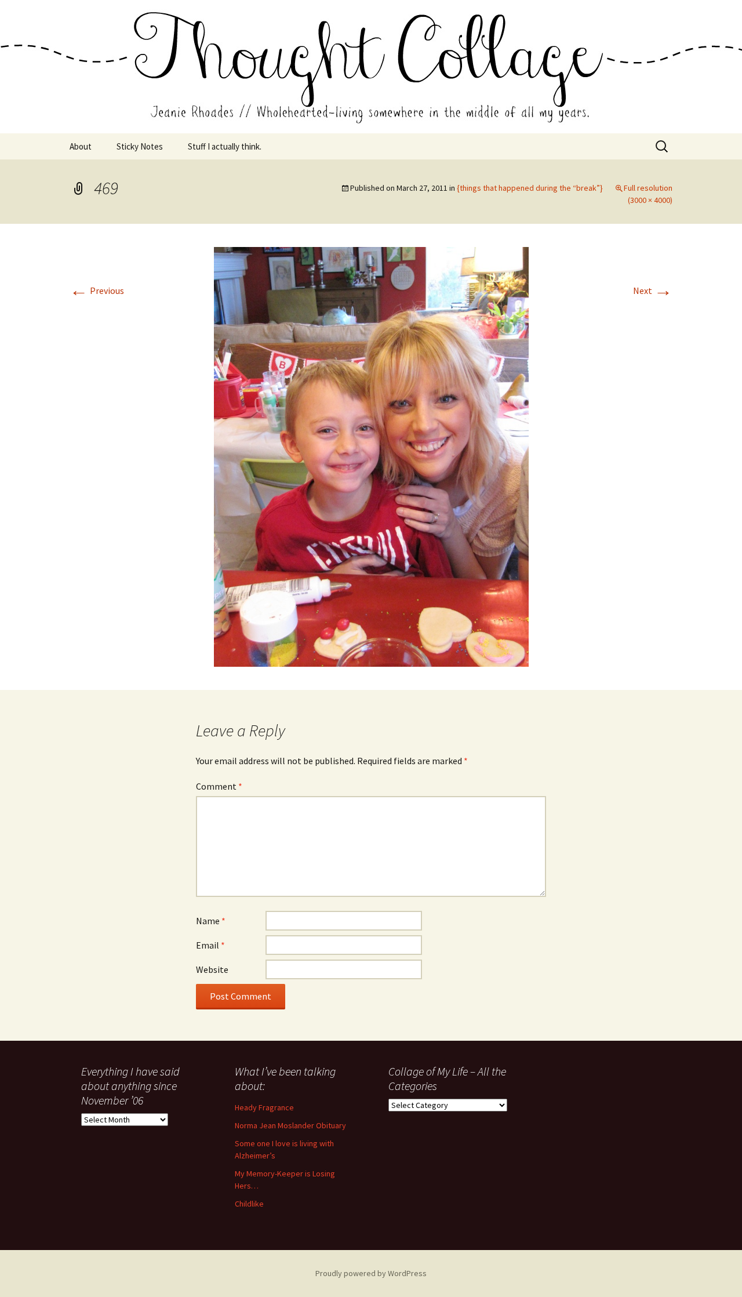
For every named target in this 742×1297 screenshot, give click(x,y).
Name (210, 921)
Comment (219, 786)
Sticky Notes (140, 146)
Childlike (249, 1203)
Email (210, 945)
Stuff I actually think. (224, 146)
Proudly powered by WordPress (371, 1273)
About (81, 146)
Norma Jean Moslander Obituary (290, 1125)
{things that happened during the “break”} (530, 188)
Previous (97, 290)
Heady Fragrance (264, 1107)
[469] (371, 456)
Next (652, 290)
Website (212, 969)
